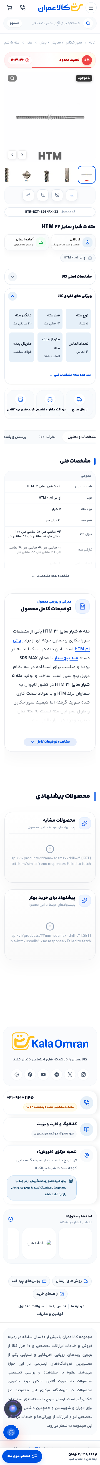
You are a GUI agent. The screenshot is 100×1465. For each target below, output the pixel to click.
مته (29, 42)
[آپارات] (16, 1074)
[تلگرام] (56, 1074)
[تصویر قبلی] (22, 154)
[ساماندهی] (39, 1243)
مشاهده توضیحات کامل (53, 742)
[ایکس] (70, 1074)
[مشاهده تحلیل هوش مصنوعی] (13, 1410)
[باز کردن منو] (91, 7)
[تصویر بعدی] (12, 154)
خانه (92, 42)
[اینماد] (75, 1243)
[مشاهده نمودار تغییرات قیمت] (72, 195)
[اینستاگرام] (83, 1074)
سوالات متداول (31, 1306)
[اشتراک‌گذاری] (28, 195)
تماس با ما (57, 1306)
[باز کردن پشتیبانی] (11, 1432)
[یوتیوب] (43, 1074)
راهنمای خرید (47, 1294)
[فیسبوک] (30, 1074)
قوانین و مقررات (50, 1314)
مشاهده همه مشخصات (53, 576)
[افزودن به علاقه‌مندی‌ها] (57, 195)
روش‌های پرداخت (26, 1281)
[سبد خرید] (9, 8)
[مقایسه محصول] (43, 195)
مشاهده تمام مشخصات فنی (70, 375)
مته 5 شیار (10, 42)
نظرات (47, 437)
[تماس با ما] (23, 8)
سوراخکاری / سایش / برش (60, 42)
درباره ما (77, 1306)
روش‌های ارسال (69, 1281)
